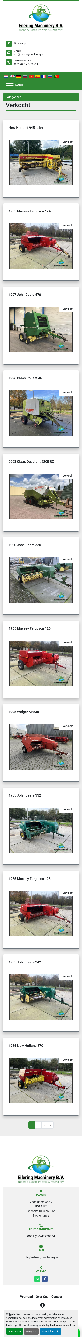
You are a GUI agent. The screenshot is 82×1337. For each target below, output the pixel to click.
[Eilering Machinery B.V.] (41, 1169)
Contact (56, 1297)
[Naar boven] (42, 1305)
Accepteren (14, 1331)
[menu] (10, 85)
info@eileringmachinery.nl (29, 54)
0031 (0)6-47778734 (26, 64)
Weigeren (31, 1331)
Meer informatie (50, 1331)
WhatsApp (20, 43)
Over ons (42, 1297)
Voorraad (26, 1297)
